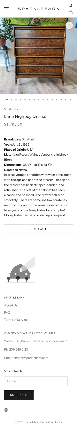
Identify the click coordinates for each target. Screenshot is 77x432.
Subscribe (19, 395)
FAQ (7, 312)
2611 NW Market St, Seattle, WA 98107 (31, 333)
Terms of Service (16, 320)
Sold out (38, 229)
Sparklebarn (12, 109)
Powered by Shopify (51, 422)
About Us (10, 305)
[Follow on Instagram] (6, 410)
